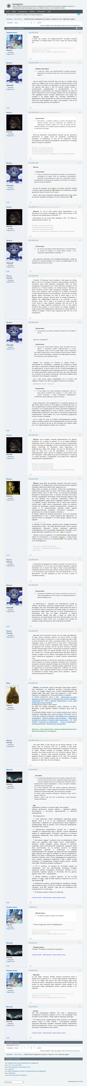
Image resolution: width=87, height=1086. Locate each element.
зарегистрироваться (74, 25)
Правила (32, 11)
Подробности (10, 54)
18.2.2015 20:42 (33, 32)
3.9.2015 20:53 (33, 1007)
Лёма (8, 683)
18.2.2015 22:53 (33, 479)
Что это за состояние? (15, 1065)
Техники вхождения (39, 724)
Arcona (9, 112)
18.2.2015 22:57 (33, 559)
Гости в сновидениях (68, 722)
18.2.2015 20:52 (33, 63)
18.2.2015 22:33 (33, 276)
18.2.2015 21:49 (33, 163)
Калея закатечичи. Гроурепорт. (17, 1075)
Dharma (9, 479)
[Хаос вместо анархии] (8, 6)
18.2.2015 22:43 (33, 322)
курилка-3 (11, 1069)
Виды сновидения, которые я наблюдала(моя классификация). (27, 1071)
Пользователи (22, 11)
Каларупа (17, 4)
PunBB (81, 1081)
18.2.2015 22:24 (33, 240)
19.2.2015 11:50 (33, 740)
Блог (8, 11)
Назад (16, 22)
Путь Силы (18, 19)
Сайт (7, 108)
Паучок (9, 276)
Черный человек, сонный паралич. (54, 718)
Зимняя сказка (11, 32)
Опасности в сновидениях (48, 722)
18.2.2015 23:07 (33, 585)
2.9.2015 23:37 (33, 769)
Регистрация (41, 11)
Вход (49, 11)
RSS (79, 28)
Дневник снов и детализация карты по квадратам (23, 1063)
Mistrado (9, 769)
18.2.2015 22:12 (33, 207)
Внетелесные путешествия (56, 724)
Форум (14, 11)
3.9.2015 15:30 (33, 970)
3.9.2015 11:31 (33, 943)
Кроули (9, 63)
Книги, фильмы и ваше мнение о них (19, 1067)
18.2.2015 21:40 (33, 112)
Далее (39, 22)
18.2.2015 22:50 (33, 435)
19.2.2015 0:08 (33, 631)
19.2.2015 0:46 (33, 683)
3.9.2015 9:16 (33, 907)
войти (63, 25)
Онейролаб (11, 1073)
